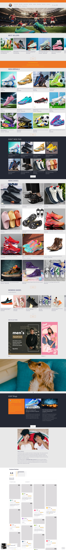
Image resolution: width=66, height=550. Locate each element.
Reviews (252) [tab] (11, 478)
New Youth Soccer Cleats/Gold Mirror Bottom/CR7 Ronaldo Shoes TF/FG (31, 51)
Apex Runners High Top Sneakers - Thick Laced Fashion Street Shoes (10, 282)
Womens (43, 356)
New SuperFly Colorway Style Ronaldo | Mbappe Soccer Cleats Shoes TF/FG (56, 89)
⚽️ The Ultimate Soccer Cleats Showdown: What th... (15, 402)
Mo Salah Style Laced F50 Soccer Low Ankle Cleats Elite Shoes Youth (40, 89)
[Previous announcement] (23, 1)
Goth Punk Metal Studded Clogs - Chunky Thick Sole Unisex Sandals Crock (26, 172)
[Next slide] (35, 392)
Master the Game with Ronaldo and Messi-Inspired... (33, 410)
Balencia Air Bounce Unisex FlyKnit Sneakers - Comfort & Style (9, 256)
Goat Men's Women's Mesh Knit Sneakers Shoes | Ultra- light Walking (31, 308)
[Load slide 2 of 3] (32, 392)
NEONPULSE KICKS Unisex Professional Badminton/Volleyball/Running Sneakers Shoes (33, 256)
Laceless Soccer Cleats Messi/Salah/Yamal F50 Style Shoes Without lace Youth (41, 109)
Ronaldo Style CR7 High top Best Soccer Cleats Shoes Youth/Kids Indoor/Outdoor (45, 51)
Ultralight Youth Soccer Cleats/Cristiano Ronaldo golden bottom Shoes (6, 51)
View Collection (33, 20)
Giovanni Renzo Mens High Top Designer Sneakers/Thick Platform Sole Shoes (32, 282)
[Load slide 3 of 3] (33, 392)
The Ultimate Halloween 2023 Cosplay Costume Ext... (49, 410)
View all (33, 58)
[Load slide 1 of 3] (30, 392)
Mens (9, 356)
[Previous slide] (28, 392)
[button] (53, 5)
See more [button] (16, 505)
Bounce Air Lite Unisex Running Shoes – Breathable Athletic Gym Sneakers (6, 308)
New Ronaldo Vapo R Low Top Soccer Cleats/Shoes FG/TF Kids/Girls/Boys (24, 130)
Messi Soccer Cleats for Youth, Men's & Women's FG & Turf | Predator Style (56, 51)
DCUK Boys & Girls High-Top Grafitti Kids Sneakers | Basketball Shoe (51, 155)
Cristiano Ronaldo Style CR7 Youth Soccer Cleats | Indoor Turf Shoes (8, 89)
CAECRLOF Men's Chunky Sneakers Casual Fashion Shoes (38, 172)
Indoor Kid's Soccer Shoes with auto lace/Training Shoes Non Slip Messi (40, 130)
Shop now (33, 377)
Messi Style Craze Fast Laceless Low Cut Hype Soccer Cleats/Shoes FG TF (24, 109)
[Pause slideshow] (38, 392)
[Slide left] (31, 56)
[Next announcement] (43, 1)
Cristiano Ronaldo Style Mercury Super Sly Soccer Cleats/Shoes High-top (7, 130)
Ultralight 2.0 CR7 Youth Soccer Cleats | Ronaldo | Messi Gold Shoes (25, 89)
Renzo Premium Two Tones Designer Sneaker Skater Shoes (51, 282)
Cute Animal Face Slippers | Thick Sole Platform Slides (18, 308)
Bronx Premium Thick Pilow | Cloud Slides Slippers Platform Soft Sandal (51, 172)
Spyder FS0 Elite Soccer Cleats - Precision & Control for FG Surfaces (8, 109)
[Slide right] (35, 56)
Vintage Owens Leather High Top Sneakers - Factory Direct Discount (57, 308)
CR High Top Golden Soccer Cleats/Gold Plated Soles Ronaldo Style (19, 51)
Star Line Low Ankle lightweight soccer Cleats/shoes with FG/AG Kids (56, 109)
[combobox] (27, 482)
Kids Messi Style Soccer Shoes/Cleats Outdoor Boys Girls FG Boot (57, 130)
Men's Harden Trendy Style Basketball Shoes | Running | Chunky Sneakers (27, 155)
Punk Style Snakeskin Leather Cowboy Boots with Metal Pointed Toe (53, 256)
